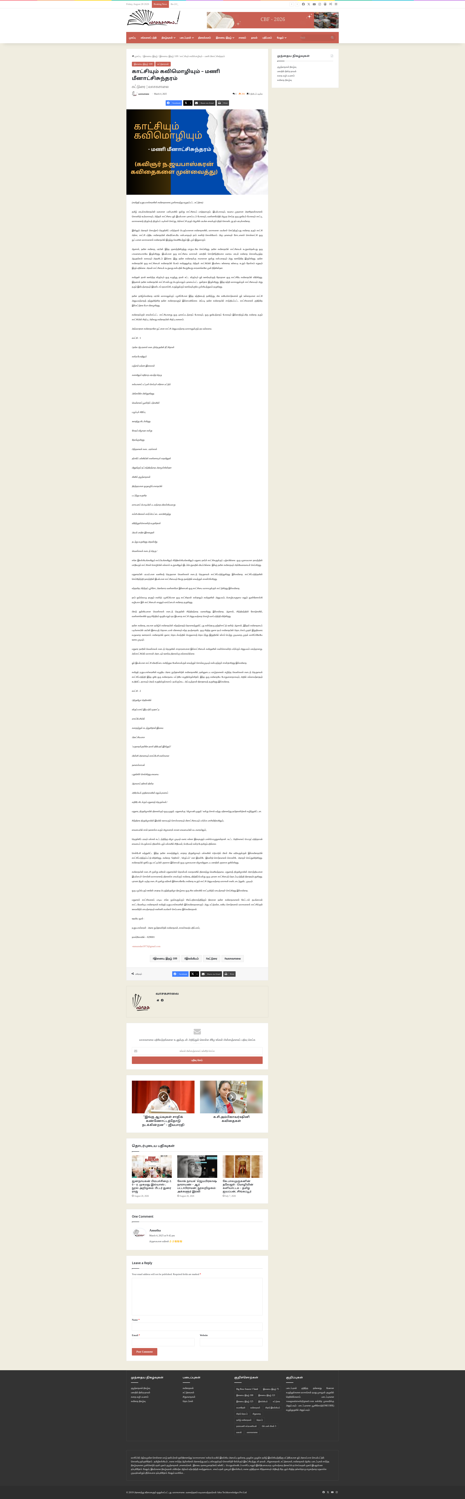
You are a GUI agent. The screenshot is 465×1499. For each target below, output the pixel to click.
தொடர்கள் (188, 1401)
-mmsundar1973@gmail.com (146, 946)
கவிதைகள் (188, 1388)
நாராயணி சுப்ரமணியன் (246, 1426)
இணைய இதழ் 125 (244, 1401)
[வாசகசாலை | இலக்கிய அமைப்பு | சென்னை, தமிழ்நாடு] (154, 17)
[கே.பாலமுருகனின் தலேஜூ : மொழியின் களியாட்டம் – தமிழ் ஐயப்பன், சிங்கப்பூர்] (243, 1166)
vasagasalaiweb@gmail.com (300, 1401)
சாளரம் (242, 37)
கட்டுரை (212, 958)
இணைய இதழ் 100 (244, 1395)
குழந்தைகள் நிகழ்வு (286, 67)
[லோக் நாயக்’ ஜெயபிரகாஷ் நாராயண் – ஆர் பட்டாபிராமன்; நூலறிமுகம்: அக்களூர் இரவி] (197, 1166)
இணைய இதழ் (224, 37)
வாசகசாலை (143, 94)
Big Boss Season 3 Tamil (247, 1389)
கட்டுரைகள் (163, 64)
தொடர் (260, 1420)
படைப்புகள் (185, 37)
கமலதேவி (240, 1407)
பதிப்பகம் (267, 37)
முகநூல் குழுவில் (325, 1392)
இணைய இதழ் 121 (266, 1395)
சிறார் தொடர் (242, 1414)
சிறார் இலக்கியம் (272, 1407)
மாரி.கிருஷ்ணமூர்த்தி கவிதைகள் (186, 4)
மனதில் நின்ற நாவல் (286, 71)
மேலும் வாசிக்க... (176, 1473)
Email (136, 1335)
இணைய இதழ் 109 (168, 56)
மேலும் (280, 37)
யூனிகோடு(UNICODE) (323, 1405)
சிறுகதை (257, 1414)
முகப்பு (132, 37)
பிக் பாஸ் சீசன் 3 (269, 1426)
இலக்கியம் (192, 958)
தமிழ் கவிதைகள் (244, 1420)
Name (136, 1319)
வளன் (239, 1432)
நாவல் (254, 37)
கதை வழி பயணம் (286, 75)
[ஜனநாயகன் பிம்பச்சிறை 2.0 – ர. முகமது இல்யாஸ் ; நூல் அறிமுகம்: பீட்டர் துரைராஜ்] (152, 1166)
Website (204, 1335)
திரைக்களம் (204, 37)
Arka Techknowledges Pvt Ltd (232, 1492)
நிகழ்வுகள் (167, 37)
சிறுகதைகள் (189, 1396)
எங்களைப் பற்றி (149, 37)
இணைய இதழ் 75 (271, 1389)
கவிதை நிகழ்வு (284, 80)
